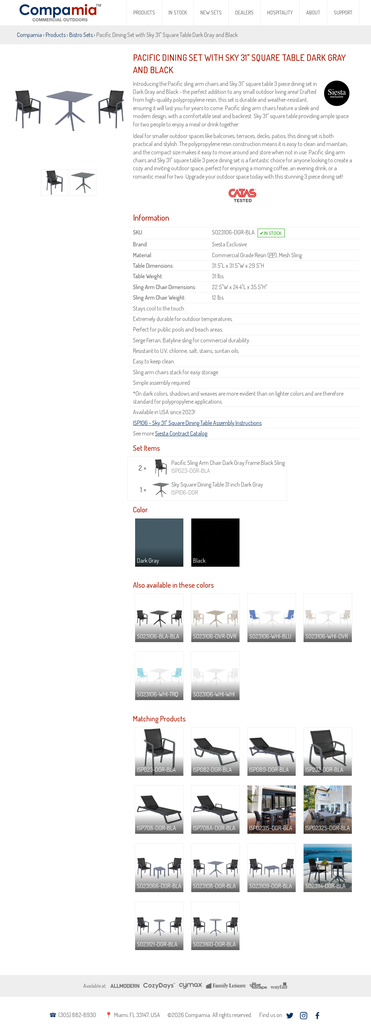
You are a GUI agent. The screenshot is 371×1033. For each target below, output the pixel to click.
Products (144, 12)
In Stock (177, 12)
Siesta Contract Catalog (181, 433)
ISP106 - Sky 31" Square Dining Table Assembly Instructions (197, 422)
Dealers (244, 12)
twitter (289, 1015)
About (313, 12)
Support (343, 12)
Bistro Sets (81, 34)
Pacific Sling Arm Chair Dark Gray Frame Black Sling (228, 466)
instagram (303, 1015)
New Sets (211, 12)
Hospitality (280, 12)
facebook (317, 1015)
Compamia (29, 34)
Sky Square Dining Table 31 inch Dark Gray (217, 488)
